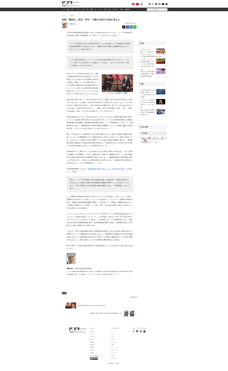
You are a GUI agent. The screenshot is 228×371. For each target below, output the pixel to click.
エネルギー (115, 9)
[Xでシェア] (123, 27)
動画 (142, 43)
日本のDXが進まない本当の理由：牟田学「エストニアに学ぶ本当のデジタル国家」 (148, 93)
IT (95, 9)
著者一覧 (92, 331)
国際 (91, 9)
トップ (63, 9)
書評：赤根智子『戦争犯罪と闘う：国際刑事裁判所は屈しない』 (147, 112)
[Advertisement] (105, 4)
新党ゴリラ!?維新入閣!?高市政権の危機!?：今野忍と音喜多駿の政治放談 (148, 74)
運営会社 (92, 344)
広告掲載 (92, 347)
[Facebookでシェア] (127, 27)
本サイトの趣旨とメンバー (96, 355)
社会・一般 (85, 9)
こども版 (113, 358)
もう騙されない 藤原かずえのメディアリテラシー (158, 138)
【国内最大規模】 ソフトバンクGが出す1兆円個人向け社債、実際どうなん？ (148, 64)
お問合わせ (92, 350)
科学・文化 (107, 9)
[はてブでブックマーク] (131, 27)
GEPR (91, 339)
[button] (165, 9)
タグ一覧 (92, 334)
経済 (72, 9)
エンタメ (100, 9)
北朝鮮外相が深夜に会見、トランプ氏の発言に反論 (105, 169)
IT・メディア (114, 347)
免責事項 (92, 352)
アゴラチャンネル (146, 49)
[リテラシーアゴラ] (145, 140)
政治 (68, 9)
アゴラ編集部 (155, 142)
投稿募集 (127, 9)
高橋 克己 (72, 24)
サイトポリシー (93, 336)
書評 (121, 9)
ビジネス (78, 9)
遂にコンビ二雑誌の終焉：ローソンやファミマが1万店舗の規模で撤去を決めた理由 (151, 54)
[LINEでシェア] (134, 27)
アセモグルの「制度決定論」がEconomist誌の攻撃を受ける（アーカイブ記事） (148, 103)
